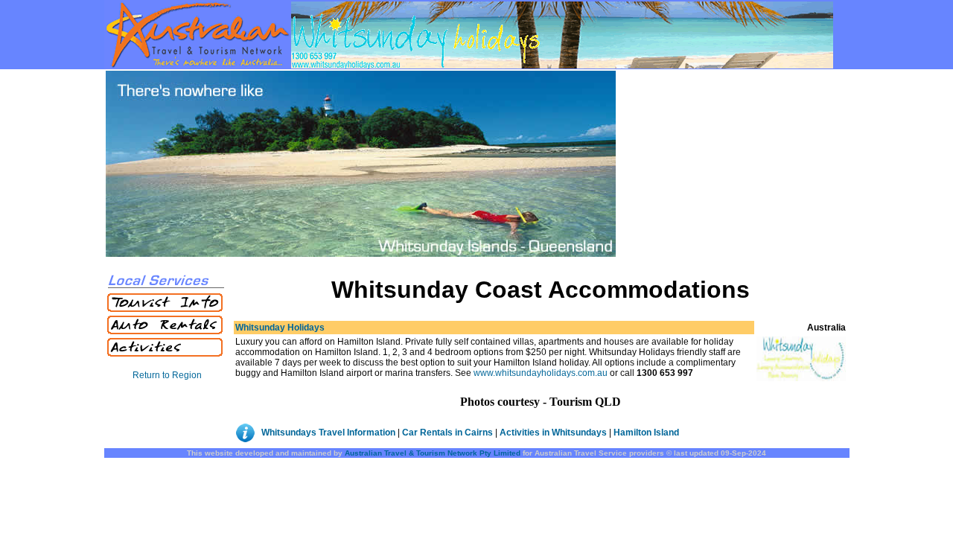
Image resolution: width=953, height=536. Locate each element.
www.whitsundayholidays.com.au (541, 373)
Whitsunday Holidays (280, 327)
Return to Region (167, 375)
